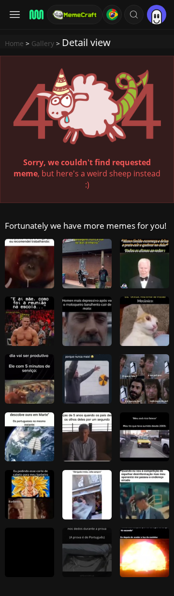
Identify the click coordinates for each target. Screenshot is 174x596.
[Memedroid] (35, 14)
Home (14, 43)
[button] (134, 14)
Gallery (42, 43)
